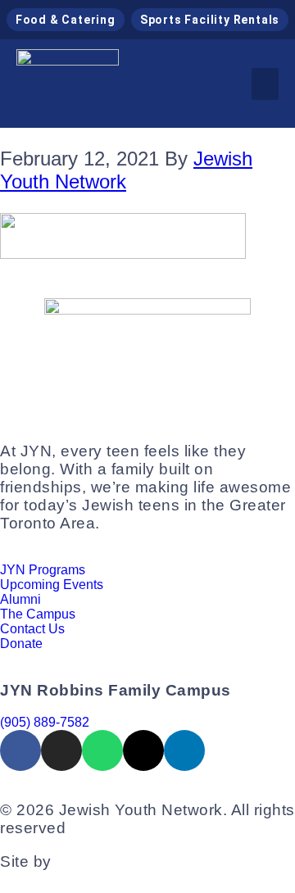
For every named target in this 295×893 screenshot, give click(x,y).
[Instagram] (61, 750)
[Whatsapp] (102, 750)
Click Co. (89, 861)
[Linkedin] (184, 750)
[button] (265, 84)
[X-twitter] (143, 750)
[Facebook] (20, 750)
